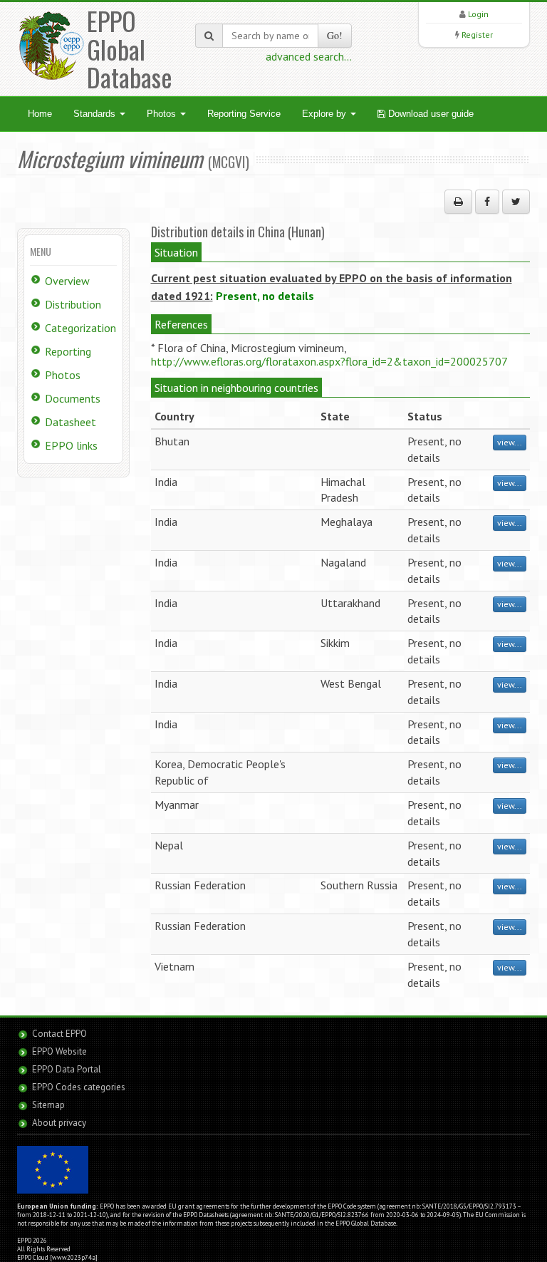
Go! (335, 35)
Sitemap (48, 1105)
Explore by (325, 113)
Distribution (73, 304)
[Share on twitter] (516, 202)
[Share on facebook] (487, 202)
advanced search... (309, 56)
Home (40, 113)
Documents (72, 398)
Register (477, 34)
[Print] (458, 202)
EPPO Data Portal (66, 1069)
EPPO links (71, 445)
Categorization (80, 328)
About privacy (59, 1123)
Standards (95, 113)
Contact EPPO (59, 1034)
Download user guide (429, 113)
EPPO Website (59, 1051)
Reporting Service (244, 113)
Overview (67, 281)
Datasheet (70, 422)
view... (509, 442)
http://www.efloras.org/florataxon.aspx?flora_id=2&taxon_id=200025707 (329, 361)
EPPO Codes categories (78, 1087)
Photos (163, 113)
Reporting (68, 351)
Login (478, 14)
